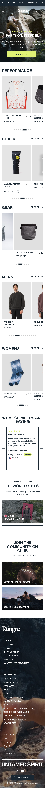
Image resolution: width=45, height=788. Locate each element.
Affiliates (9, 686)
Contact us (10, 648)
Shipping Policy (11, 652)
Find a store (10, 679)
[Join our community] (28, 771)
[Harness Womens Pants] (16, 372)
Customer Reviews (13, 697)
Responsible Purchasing (16, 712)
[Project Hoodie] (16, 300)
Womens (8, 742)
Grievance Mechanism (15, 716)
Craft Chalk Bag (25, 252)
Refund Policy (11, 656)
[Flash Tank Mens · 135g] (16, 94)
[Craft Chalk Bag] (28, 231)
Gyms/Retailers (12, 682)
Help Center (10, 645)
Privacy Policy (11, 705)
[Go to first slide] (39, 529)
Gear (6, 750)
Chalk (7, 746)
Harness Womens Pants (11, 394)
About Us (8, 659)
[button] (14, 129)
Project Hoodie (12, 322)
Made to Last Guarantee (16, 663)
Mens (6, 739)
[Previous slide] (5, 529)
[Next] (42, 3)
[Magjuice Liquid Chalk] (16, 163)
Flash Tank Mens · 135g (12, 117)
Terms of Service (12, 701)
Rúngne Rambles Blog (15, 719)
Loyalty (8, 693)
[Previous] (2, 3)
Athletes (8, 690)
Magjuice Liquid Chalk (12, 185)
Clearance (9, 753)
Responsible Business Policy (18, 708)
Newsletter (10, 723)
